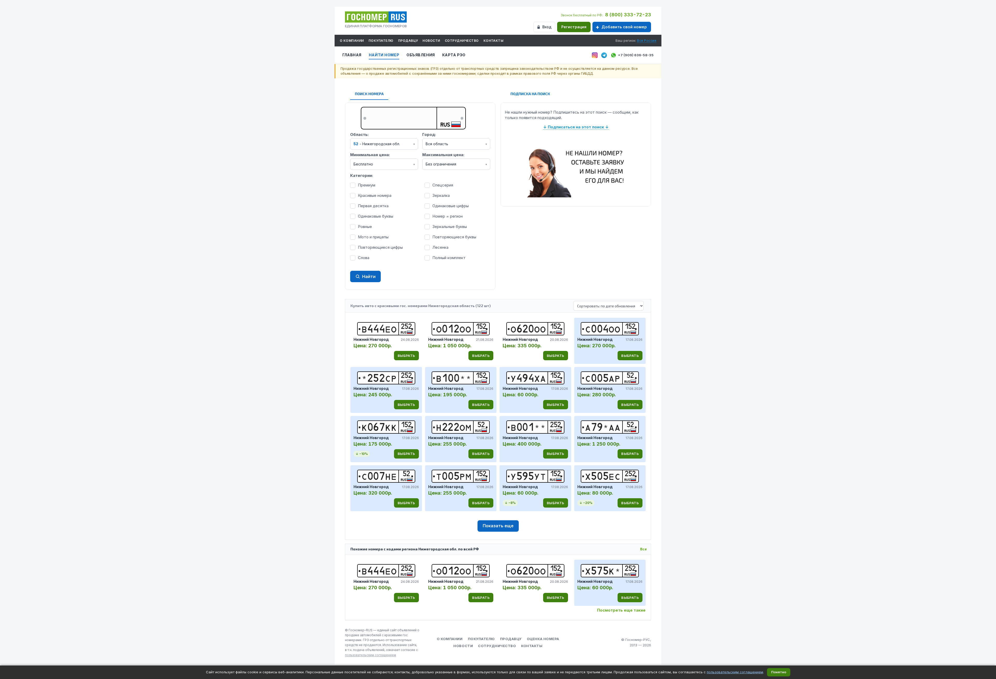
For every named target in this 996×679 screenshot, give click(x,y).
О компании (352, 41)
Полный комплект (449, 257)
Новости (431, 41)
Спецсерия (442, 185)
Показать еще (498, 525)
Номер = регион (447, 216)
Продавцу (408, 41)
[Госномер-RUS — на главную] (376, 17)
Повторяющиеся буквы (454, 236)
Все (643, 549)
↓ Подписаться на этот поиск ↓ (576, 126)
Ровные (365, 226)
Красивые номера (374, 195)
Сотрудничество (462, 41)
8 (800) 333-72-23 (628, 14)
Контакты (493, 41)
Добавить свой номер (624, 26)
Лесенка (440, 247)
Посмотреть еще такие (621, 610)
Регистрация (573, 27)
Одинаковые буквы (375, 216)
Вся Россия (646, 41)
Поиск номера (369, 94)
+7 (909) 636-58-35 (636, 55)
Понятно (778, 672)
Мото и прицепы (373, 236)
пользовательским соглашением (370, 655)
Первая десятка (373, 205)
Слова (363, 257)
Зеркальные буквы (449, 226)
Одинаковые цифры (450, 205)
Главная (352, 55)
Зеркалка (441, 195)
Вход (546, 27)
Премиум (366, 185)
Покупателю (381, 41)
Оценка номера (543, 639)
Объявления (420, 55)
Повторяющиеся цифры (380, 247)
